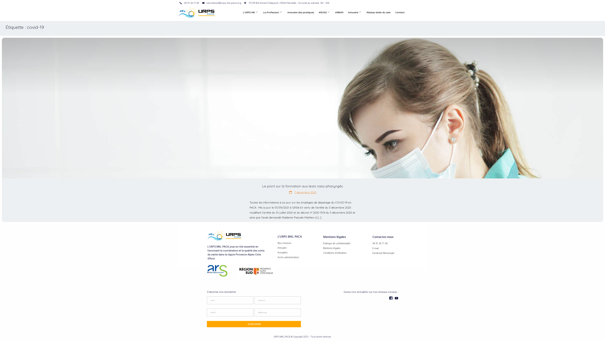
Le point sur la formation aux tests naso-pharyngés (302, 186)
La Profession (271, 12)
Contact (400, 12)
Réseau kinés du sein (379, 12)
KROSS (323, 12)
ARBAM (339, 12)
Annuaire (353, 12)
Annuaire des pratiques (300, 12)
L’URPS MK (249, 12)
